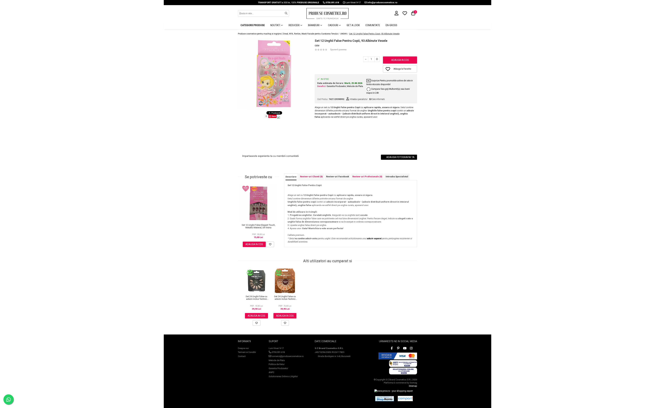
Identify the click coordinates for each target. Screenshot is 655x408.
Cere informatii (378, 99)
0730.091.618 (278, 352)
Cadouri (333, 25)
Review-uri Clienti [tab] (311, 176)
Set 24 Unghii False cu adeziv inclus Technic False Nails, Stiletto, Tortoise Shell (285, 297)
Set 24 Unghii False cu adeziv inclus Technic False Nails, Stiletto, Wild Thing (256, 297)
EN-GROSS (391, 25)
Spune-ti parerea (338, 49)
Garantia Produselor (336, 86)
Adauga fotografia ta (400, 157)
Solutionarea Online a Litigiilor (283, 376)
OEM (317, 45)
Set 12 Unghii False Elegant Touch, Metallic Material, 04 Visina (258, 226)
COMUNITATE (372, 25)
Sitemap (413, 386)
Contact (242, 356)
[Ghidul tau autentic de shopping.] (405, 398)
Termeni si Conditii (247, 352)
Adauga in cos (400, 60)
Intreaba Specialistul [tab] (397, 176)
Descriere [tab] (291, 176)
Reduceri (294, 25)
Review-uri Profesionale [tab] (367, 176)
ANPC (271, 372)
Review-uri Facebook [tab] (337, 176)
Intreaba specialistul (358, 99)
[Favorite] (270, 244)
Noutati (275, 25)
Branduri (314, 25)
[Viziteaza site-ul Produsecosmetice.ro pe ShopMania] (384, 398)
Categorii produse (253, 25)
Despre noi (243, 348)
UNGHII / (344, 34)
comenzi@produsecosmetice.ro (287, 356)
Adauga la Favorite (402, 69)
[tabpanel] (274, 73)
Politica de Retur (277, 364)
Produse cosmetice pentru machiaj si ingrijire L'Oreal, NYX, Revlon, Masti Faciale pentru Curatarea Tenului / (289, 34)
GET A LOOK (353, 25)
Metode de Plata (355, 86)
